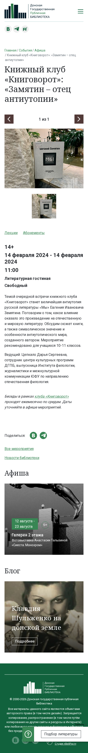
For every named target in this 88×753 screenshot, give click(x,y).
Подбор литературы (61, 734)
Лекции (11, 233)
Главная (10, 50)
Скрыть (80, 724)
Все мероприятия (19, 449)
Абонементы (34, 233)
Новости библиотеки (22, 458)
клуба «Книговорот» (52, 396)
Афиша (40, 50)
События (25, 50)
